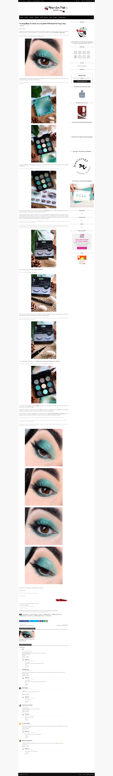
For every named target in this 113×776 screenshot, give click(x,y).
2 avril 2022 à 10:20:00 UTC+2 (26, 741)
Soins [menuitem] (41, 17)
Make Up (40, 614)
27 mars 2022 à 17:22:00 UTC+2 (27, 724)
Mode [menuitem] (50, 17)
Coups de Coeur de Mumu (27, 705)
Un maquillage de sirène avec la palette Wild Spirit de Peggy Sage (26, 640)
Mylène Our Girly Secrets (27, 740)
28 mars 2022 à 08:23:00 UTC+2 (30, 715)
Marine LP (22, 25)
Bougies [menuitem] (55, 17)
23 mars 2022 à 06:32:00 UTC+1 (27, 650)
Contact (84, 774)
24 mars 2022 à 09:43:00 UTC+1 (30, 660)
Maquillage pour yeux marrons (57, 614)
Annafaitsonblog (25, 669)
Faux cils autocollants (34, 614)
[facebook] (85, 1)
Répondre (23, 675)
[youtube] (89, 1)
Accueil (20, 21)
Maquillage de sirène (46, 614)
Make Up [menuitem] (37, 17)
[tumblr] (91, 1)
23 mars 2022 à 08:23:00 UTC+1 (27, 670)
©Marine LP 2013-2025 (90, 774)
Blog (26, 774)
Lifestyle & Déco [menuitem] (62, 17)
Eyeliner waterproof (26, 614)
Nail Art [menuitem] (26, 17)
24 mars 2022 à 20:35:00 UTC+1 (27, 706)
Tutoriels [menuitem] (31, 17)
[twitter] (87, 1)
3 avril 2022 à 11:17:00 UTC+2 (29, 749)
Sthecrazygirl (25, 687)
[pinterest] (83, 1)
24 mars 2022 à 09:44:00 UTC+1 (30, 678)
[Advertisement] (82, 274)
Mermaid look (30, 615)
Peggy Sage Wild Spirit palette (39, 615)
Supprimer (27, 675)
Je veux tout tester (26, 723)
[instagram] (76, 1)
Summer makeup (25, 21)
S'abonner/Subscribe (82, 81)
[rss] (93, 1)
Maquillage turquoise (23, 615)
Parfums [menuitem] (46, 17)
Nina (23, 649)
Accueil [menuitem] (21, 17)
